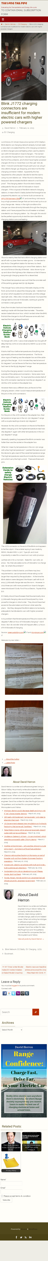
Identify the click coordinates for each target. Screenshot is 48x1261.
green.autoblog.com (16, 631)
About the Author (12, 758)
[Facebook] (16, 1234)
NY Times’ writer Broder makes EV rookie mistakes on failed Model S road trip (12, 967)
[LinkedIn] (30, 1234)
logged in (15, 983)
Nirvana (24, 1226)
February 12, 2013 (26, 128)
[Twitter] (21, 1234)
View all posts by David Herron (31, 937)
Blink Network (11, 948)
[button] (5, 992)
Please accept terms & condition (17, 1193)
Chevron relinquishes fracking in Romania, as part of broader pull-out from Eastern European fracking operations (24, 857)
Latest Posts (10, 761)
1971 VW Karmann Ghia (10, 197)
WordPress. (33, 1226)
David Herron (10, 128)
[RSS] (25, 1234)
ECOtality (21, 948)
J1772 (39, 948)
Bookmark (9, 951)
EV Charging (22, 24)
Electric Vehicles (10, 24)
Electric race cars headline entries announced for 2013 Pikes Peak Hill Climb (35, 967)
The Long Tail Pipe (14, 3)
